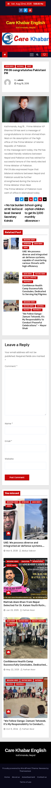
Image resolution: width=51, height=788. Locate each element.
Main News (9, 66)
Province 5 (37, 310)
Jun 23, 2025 (12, 610)
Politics (27, 310)
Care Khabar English (25, 22)
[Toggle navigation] (31, 54)
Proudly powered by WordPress (16, 768)
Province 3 (28, 282)
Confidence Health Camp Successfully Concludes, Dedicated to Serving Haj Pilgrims (25, 665)
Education (25, 561)
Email (8, 441)
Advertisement (28, 777)
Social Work (11, 565)
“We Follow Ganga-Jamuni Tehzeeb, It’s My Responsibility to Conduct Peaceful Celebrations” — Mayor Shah (25, 725)
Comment (11, 366)
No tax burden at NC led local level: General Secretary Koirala (14, 213)
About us (16, 777)
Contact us (42, 777)
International (38, 561)
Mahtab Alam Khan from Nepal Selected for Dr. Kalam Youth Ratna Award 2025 (25, 605)
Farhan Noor (28, 610)
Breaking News (29, 240)
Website (9, 458)
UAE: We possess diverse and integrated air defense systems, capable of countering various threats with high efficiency (23, 547)
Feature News (40, 274)
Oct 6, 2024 (12, 729)
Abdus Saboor (28, 550)
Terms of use (25, 782)
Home (7, 777)
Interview (27, 244)
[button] (38, 55)
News (29, 66)
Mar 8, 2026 (12, 550)
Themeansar (25, 771)
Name (9, 423)
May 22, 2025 (12, 669)
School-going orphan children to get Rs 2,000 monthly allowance (34, 213)
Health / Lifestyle (30, 278)
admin (20, 80)
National (20, 66)
